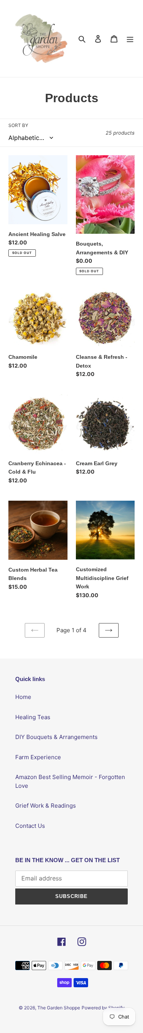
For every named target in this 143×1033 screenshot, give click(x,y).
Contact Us (30, 825)
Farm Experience (38, 757)
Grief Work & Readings (45, 805)
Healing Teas (32, 717)
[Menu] (130, 39)
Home (23, 696)
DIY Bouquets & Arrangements (56, 737)
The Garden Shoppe (58, 1008)
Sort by (18, 125)
